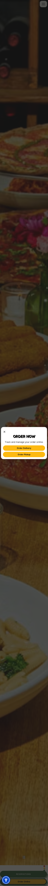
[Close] (4, 431)
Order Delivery (24, 448)
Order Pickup (24, 454)
